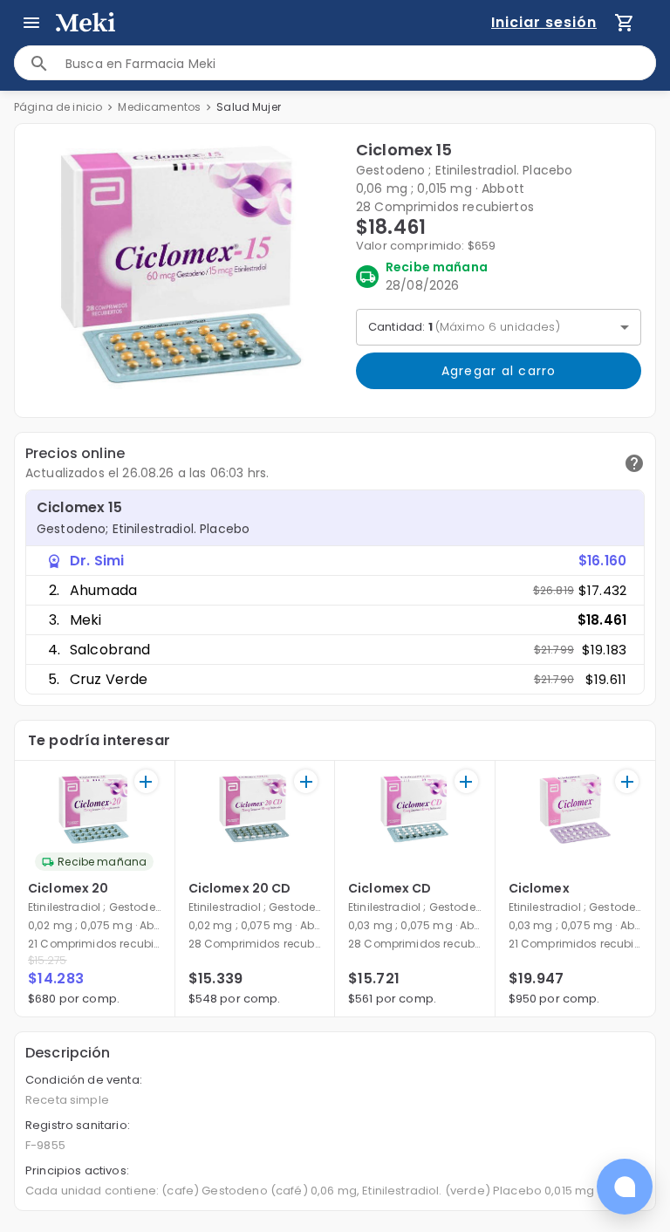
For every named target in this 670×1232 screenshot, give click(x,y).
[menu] (31, 22)
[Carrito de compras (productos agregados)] (625, 23)
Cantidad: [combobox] (464, 326)
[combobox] (360, 63)
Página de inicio (58, 106)
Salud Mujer (248, 106)
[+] (146, 781)
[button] (182, 267)
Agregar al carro (499, 371)
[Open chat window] (625, 1187)
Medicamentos (159, 106)
